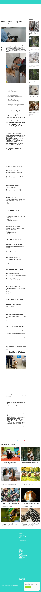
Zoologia (20, 560)
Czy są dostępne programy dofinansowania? (13, 95)
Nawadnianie (21, 556)
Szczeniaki (21, 558)
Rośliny (20, 554)
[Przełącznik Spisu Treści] (23, 86)
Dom (20, 546)
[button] (1, 2)
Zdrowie (20, 562)
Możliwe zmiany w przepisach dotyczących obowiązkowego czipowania (16, 104)
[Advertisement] (20, 11)
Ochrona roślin (21, 553)
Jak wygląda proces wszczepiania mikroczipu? (13, 89)
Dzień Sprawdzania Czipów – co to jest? (12, 98)
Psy (19, 575)
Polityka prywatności (22, 536)
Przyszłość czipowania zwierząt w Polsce (13, 103)
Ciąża (20, 576)
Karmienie (20, 559)
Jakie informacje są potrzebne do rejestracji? (14, 92)
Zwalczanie (21, 548)
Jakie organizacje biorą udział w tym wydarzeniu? (14, 100)
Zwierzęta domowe (22, 579)
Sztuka (20, 549)
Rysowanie (21, 550)
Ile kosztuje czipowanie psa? (12, 94)
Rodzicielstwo (21, 551)
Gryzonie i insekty (22, 557)
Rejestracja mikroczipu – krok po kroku (12, 90)
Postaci (20, 552)
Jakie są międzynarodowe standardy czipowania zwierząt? (15, 105)
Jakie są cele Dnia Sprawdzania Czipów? (13, 99)
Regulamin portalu (22, 535)
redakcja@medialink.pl (15, 585)
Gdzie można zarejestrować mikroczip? (13, 91)
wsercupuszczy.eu (20, 1)
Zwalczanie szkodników (23, 555)
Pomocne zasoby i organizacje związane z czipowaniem (14, 101)
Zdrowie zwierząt (22, 578)
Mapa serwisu (21, 537)
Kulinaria (20, 561)
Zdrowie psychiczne (22, 577)
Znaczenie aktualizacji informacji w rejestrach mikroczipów (15, 96)
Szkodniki (20, 547)
